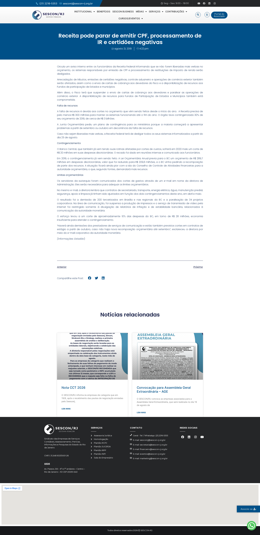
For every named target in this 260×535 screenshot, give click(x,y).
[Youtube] (199, 3)
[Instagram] (214, 3)
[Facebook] (204, 3)
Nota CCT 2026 (73, 387)
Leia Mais (66, 409)
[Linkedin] (209, 3)
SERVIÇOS (154, 11)
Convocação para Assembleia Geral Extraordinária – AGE (164, 389)
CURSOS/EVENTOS (129, 18)
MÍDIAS (140, 11)
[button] (198, 14)
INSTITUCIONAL (83, 11)
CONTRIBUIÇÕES (174, 11)
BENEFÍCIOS (103, 11)
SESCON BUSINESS (123, 11)
